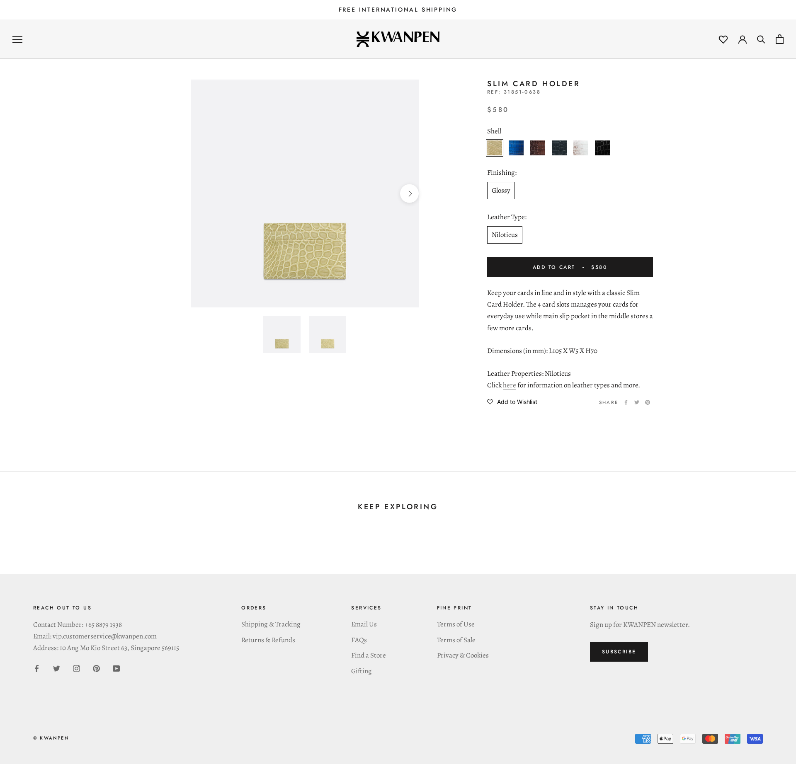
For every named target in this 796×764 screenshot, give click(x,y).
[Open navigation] (17, 39)
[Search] (761, 39)
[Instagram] (76, 668)
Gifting (361, 671)
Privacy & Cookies (463, 655)
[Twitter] (636, 402)
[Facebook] (626, 402)
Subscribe (619, 651)
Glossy (501, 190)
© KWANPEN (51, 738)
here (509, 385)
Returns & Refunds (268, 640)
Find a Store (368, 655)
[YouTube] (116, 668)
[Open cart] (780, 39)
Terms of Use (456, 624)
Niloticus (505, 234)
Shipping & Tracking (271, 624)
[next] (409, 193)
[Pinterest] (647, 402)
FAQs (359, 640)
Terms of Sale (456, 640)
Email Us (364, 624)
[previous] (200, 193)
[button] (512, 401)
